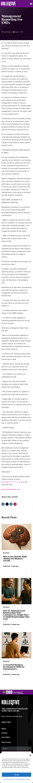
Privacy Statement (20, 779)
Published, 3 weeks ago (11, 674)
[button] (30, 755)
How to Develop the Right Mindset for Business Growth (15, 558)
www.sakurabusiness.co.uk (10, 489)
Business (6, 553)
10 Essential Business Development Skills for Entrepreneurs (13, 666)
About (3, 729)
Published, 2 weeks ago (11, 624)
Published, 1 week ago (11, 566)
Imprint (27, 779)
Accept (16, 775)
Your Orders (5, 737)
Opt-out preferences (9, 779)
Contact (4, 733)
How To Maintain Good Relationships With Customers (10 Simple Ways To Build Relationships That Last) (16, 614)
